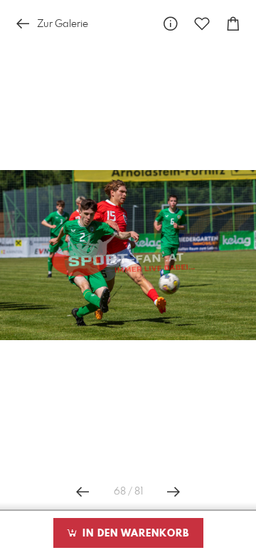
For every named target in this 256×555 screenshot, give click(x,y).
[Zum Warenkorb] (233, 23)
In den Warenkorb (134, 534)
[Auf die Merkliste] (201, 23)
